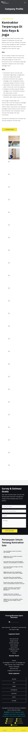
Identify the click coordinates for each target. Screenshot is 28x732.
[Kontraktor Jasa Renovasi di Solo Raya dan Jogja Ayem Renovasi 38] (14, 217)
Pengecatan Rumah (14, 649)
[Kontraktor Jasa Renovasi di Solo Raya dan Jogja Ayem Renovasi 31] (14, 293)
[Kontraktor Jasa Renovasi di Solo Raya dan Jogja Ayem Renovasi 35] (14, 242)
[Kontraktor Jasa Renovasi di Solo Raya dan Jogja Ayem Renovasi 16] (14, 356)
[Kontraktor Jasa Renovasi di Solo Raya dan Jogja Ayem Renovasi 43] (14, 153)
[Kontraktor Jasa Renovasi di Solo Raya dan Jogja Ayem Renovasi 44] (14, 141)
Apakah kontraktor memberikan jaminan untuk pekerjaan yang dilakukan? (12, 589)
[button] (14, 551)
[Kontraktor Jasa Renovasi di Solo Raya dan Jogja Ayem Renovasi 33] (14, 267)
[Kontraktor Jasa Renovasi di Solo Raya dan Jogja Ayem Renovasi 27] (14, 305)
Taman (14, 653)
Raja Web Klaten (16, 710)
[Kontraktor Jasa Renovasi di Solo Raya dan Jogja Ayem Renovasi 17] (14, 343)
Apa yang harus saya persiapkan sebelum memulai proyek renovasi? (13, 578)
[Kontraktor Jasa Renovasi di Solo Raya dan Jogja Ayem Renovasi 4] (14, 444)
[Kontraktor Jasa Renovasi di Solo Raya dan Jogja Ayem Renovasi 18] (14, 331)
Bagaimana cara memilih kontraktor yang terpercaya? (12, 557)
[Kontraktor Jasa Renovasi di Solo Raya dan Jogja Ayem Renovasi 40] (14, 191)
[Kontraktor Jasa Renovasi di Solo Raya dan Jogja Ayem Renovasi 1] (14, 470)
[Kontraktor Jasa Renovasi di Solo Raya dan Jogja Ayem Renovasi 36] (14, 229)
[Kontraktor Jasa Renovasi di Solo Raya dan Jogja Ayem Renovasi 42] (14, 166)
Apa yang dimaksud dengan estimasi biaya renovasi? (13, 567)
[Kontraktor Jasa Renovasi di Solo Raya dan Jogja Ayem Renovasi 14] (14, 394)
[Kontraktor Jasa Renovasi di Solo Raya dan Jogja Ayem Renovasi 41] (14, 179)
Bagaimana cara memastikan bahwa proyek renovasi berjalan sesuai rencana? (13, 600)
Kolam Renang (14, 645)
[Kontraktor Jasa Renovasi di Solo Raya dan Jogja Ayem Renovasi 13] (14, 381)
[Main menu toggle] (25, 2)
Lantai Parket (14, 651)
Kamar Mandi (14, 647)
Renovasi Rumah (14, 639)
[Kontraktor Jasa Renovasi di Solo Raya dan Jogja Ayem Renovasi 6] (14, 457)
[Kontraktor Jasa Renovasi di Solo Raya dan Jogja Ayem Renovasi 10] (14, 368)
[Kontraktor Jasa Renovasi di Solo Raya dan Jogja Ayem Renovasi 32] (14, 280)
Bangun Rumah (14, 641)
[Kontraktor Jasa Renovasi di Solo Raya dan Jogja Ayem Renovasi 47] (14, 432)
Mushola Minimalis (14, 643)
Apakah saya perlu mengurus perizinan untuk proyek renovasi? (12, 594)
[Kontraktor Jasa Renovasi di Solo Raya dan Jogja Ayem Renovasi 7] (14, 419)
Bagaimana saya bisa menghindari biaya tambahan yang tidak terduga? (13, 572)
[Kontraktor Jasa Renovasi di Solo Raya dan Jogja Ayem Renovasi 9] (14, 406)
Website (23, 708)
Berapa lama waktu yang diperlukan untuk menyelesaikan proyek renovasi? (13, 583)
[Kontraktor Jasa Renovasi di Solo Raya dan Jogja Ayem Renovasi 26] (14, 318)
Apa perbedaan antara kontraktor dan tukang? (12, 552)
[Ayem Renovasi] (5, 2)
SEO (8, 710)
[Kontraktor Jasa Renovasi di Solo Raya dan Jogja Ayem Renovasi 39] (14, 204)
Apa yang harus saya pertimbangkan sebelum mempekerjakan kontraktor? (13, 562)
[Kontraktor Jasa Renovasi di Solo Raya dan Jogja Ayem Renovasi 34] (14, 255)
